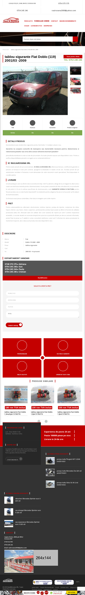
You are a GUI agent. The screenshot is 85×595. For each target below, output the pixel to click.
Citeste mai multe (12, 460)
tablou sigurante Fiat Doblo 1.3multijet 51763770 (15, 413)
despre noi (48, 26)
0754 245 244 (11, 269)
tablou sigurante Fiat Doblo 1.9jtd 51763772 (41, 413)
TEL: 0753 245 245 (73, 59)
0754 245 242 (8, 545)
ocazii (26, 26)
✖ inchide (71, 592)
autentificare (47, 590)
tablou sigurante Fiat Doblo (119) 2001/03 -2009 (24, 49)
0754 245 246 (22, 10)
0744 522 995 (8, 542)
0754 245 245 (11, 271)
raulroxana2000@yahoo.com (64, 10)
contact (54, 21)
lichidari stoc (36, 26)
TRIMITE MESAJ (13, 326)
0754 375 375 (63, 3)
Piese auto (6, 49)
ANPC (78, 582)
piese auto (28, 21)
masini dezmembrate (68, 21)
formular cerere (41, 21)
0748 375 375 (11, 264)
